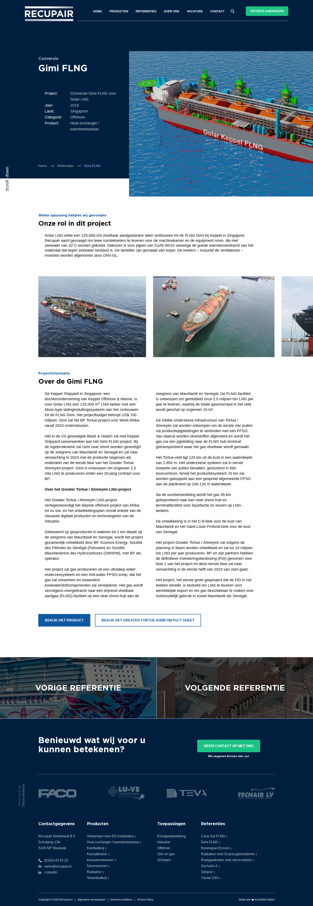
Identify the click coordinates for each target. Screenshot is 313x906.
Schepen (164, 860)
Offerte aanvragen (267, 11)
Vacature (195, 11)
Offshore (163, 848)
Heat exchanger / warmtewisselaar (113, 842)
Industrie (163, 842)
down (7, 179)
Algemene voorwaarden (91, 899)
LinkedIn (50, 872)
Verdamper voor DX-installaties (110, 836)
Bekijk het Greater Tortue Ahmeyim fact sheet (148, 620)
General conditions (121, 899)
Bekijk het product (64, 620)
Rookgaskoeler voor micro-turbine (226, 860)
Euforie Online (266, 899)
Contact (217, 11)
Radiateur (94, 872)
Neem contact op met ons (229, 746)
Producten (118, 11)
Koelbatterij (95, 848)
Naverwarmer (97, 866)
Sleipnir (207, 872)
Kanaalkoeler (97, 854)
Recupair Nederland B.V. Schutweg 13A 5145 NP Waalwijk (57, 842)
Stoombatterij (97, 878)
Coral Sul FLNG (213, 836)
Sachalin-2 (209, 866)
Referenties (146, 11)
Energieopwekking (171, 836)
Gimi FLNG (209, 842)
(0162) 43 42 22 (56, 860)
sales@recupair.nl (58, 866)
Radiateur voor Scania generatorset (228, 854)
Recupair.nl (66, 899)
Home (97, 11)
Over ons (171, 11)
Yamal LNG (209, 878)
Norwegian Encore (215, 848)
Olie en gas (166, 854)
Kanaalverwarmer (100, 860)
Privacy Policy (145, 899)
